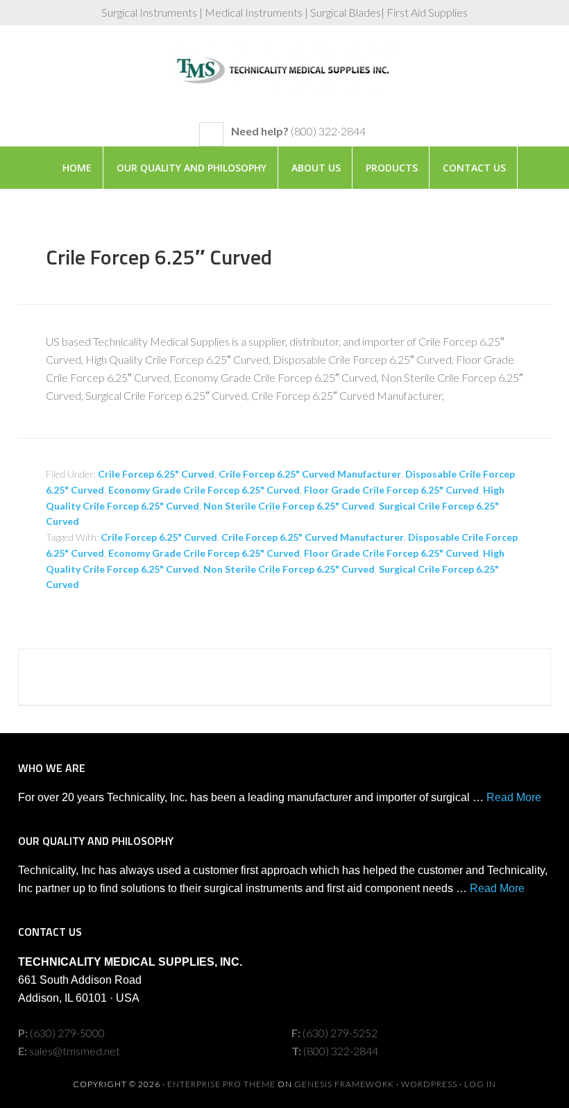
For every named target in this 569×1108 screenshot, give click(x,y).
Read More (513, 797)
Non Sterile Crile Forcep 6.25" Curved (289, 506)
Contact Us (474, 167)
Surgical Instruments (284, 80)
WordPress (429, 1084)
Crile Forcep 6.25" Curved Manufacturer (310, 474)
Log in (480, 1084)
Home (77, 167)
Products (392, 167)
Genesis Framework (344, 1084)
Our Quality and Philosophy (191, 167)
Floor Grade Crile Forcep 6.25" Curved (391, 490)
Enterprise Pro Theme (221, 1084)
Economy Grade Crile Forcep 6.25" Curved (204, 490)
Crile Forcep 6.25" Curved (156, 474)
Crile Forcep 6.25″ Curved (159, 257)
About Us (316, 167)
